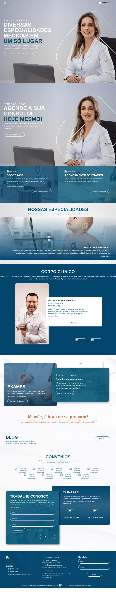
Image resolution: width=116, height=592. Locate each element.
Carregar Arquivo (18, 530)
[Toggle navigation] (104, 3)
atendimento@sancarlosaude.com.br (19, 574)
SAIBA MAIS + (105, 256)
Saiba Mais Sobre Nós (41, 191)
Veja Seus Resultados (99, 191)
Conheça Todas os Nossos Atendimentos (18, 54)
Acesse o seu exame (64, 393)
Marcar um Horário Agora (13, 134)
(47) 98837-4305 (71, 517)
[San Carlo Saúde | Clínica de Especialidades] (9, 3)
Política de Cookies (86, 585)
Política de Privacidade (75, 585)
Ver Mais (101, 439)
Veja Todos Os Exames (16, 401)
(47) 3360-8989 (95, 517)
